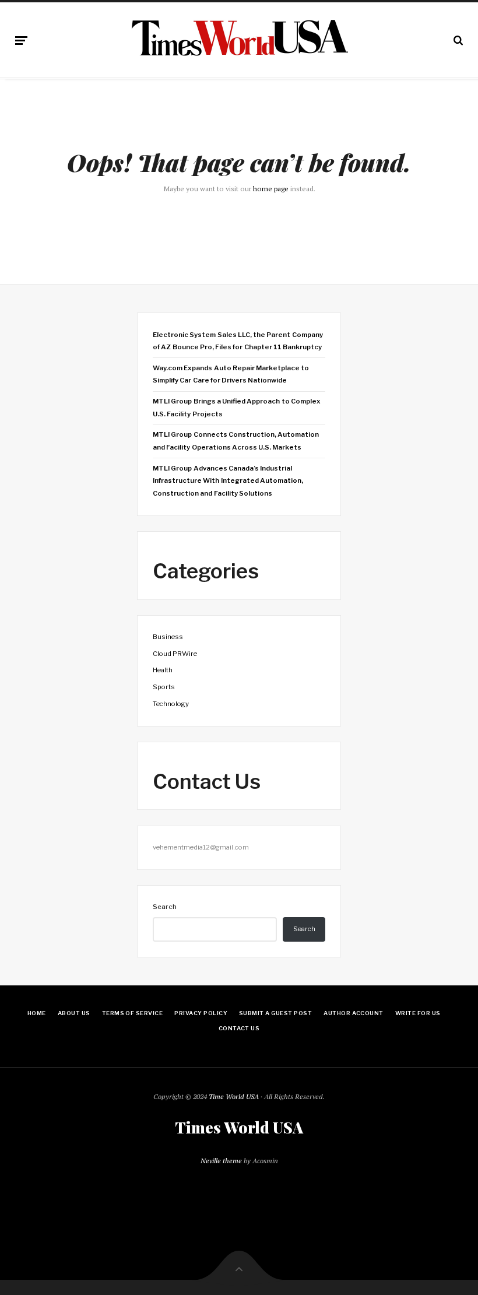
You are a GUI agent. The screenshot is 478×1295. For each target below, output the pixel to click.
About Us (74, 1013)
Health (163, 670)
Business (168, 637)
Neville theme (221, 1161)
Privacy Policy (200, 1013)
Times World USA (239, 1127)
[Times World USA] (239, 37)
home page (271, 189)
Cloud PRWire (175, 654)
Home (36, 1013)
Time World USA (234, 1096)
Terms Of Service (132, 1013)
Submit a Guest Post (275, 1013)
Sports (164, 687)
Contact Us (239, 1028)
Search (165, 907)
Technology (171, 704)
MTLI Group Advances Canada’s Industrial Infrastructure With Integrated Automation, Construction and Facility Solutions (228, 480)
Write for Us (418, 1013)
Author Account (354, 1013)
